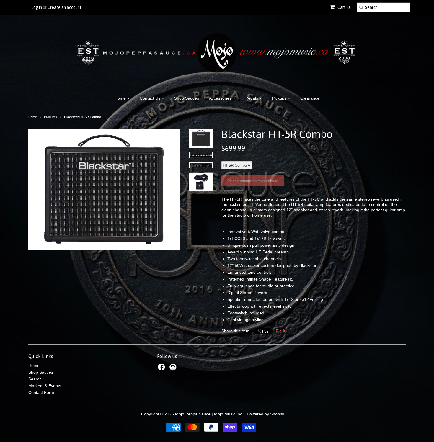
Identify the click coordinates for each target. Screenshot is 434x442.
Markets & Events (44, 385)
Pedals (252, 98)
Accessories (221, 98)
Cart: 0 (343, 7)
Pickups (280, 98)
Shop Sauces (186, 98)
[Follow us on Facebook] (162, 369)
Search (35, 379)
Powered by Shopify (265, 414)
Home (121, 98)
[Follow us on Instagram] (173, 369)
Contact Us (150, 98)
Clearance (309, 98)
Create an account (64, 7)
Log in (36, 7)
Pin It (280, 331)
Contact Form (41, 392)
